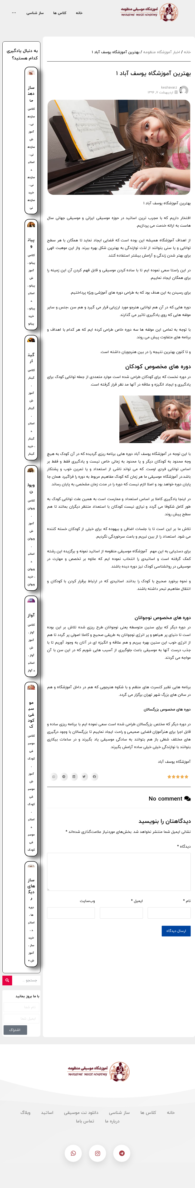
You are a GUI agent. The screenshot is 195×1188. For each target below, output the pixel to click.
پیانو (31, 243)
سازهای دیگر (31, 889)
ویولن (31, 488)
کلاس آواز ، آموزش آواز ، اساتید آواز (31, 648)
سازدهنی (31, 94)
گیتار (31, 358)
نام (187, 901)
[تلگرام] (121, 1153)
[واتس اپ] (73, 1153)
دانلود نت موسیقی (81, 1113)
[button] (94, 777)
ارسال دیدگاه (176, 931)
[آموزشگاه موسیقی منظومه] (148, 12)
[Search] (7, 980)
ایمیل (137, 901)
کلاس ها (148, 1113)
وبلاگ (25, 1113)
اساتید (47, 1113)
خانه (187, 52)
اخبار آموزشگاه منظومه (161, 52)
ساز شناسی (119, 1113)
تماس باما (85, 1121)
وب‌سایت (87, 901)
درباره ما (112, 1121)
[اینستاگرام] (97, 1153)
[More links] (14, 13)
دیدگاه (184, 846)
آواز (31, 615)
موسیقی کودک (31, 715)
